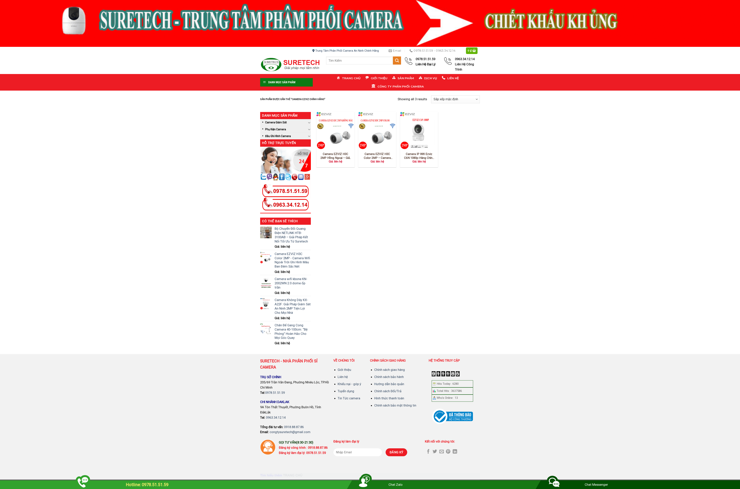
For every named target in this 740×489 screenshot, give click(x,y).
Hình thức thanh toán (389, 398)
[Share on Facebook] (428, 451)
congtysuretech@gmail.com (290, 432)
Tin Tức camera (349, 398)
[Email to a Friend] (441, 451)
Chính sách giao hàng (389, 370)
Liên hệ (343, 377)
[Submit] (397, 60)
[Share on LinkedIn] (455, 451)
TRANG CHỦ (292, 475)
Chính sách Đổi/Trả (387, 391)
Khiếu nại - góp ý (349, 384)
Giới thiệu (344, 370)
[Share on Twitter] (435, 451)
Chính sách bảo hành (389, 377)
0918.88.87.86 (294, 427)
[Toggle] (309, 122)
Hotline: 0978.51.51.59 (147, 484)
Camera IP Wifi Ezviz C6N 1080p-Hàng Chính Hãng (419, 156)
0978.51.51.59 (275, 393)
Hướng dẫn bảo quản (389, 384)
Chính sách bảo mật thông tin (395, 405)
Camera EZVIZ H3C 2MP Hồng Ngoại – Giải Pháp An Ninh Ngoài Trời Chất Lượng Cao (335, 156)
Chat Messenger (596, 484)
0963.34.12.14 (276, 417)
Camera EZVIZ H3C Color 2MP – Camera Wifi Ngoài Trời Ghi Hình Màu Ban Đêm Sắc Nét (377, 156)
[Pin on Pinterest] (448, 451)
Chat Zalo (395, 484)
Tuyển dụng (346, 391)
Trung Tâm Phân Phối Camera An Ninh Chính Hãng (346, 50)
